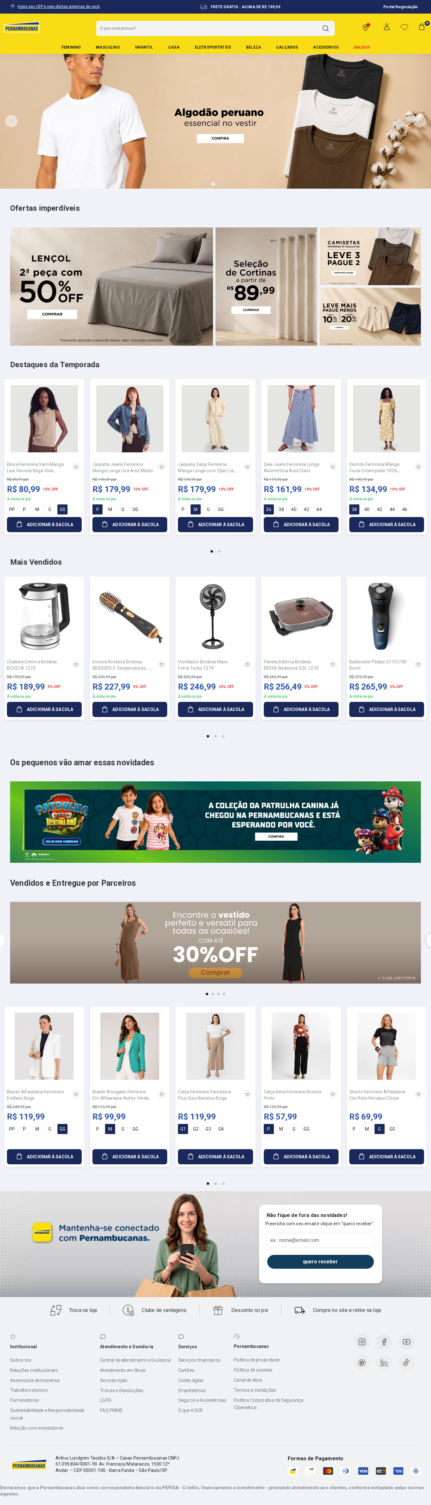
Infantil (144, 47)
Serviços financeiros (199, 1360)
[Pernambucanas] (21, 27)
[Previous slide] (11, 121)
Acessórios (326, 47)
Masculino (108, 47)
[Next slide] (419, 121)
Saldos (361, 47)
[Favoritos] (404, 27)
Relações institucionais (34, 1370)
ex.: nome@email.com (294, 1240)
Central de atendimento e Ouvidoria (135, 1360)
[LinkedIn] (384, 1363)
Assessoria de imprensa (35, 1380)
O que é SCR (190, 1410)
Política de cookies (253, 1370)
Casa (174, 47)
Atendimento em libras (122, 1370)
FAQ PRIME (111, 1410)
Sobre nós (20, 1360)
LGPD (105, 1400)
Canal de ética (248, 1380)
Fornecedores (24, 1400)
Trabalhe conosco (29, 1390)
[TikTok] (406, 1363)
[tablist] (215, 547)
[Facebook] (384, 1342)
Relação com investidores (36, 1428)
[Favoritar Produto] (76, 467)
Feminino (71, 47)
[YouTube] (406, 1342)
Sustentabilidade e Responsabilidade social (47, 1414)
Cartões (186, 1370)
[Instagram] (362, 1342)
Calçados (287, 47)
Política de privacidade (257, 1359)
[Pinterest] (362, 1363)
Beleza (253, 47)
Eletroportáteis (213, 47)
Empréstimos (192, 1390)
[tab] (200, 184)
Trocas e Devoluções (121, 1390)
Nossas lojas (113, 1380)
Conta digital (191, 1380)
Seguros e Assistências (202, 1400)
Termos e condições (255, 1390)
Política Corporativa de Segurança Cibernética (268, 1404)
